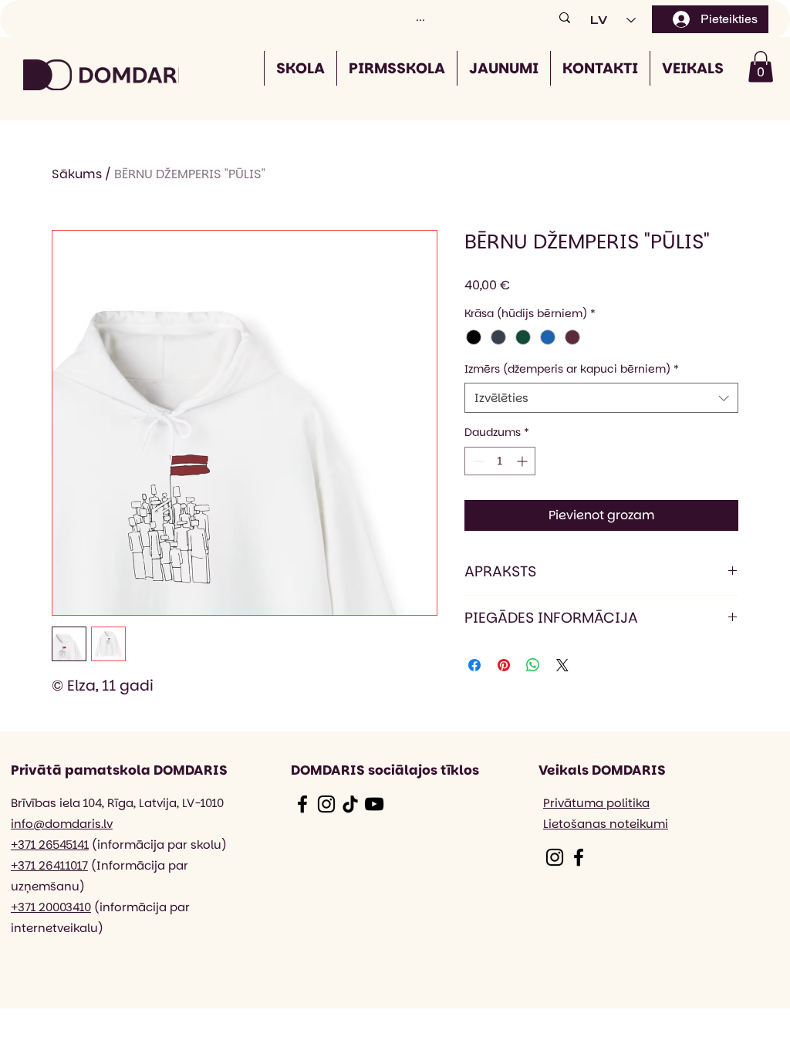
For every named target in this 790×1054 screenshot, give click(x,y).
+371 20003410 (51, 907)
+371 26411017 (49, 865)
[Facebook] (302, 804)
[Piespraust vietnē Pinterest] (504, 665)
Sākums (77, 174)
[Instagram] (326, 804)
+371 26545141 (50, 844)
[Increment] (523, 461)
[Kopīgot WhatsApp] (533, 665)
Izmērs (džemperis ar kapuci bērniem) (571, 369)
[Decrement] (476, 461)
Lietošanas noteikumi (605, 824)
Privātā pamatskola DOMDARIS (119, 770)
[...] (564, 17)
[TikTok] (350, 804)
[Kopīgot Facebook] (474, 665)
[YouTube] (374, 804)
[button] (761, 67)
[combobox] (601, 398)
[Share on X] (562, 665)
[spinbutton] (500, 461)
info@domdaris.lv (62, 824)
